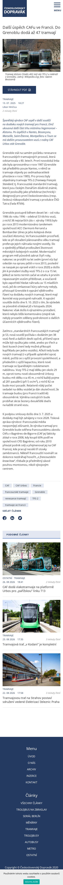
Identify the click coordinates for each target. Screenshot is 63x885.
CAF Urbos (21, 485)
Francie (37, 485)
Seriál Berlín (31, 816)
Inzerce (31, 776)
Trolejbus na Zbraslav (31, 809)
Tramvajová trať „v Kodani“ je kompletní (29, 644)
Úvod (31, 756)
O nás (31, 763)
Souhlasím (31, 881)
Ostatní (7, 578)
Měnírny (31, 822)
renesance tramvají (15, 498)
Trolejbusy (31, 835)
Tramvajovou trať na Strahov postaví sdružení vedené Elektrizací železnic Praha (31, 700)
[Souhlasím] (59, 877)
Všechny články (31, 803)
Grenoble (40, 492)
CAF (7, 485)
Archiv (31, 769)
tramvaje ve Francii (15, 505)
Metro (31, 848)
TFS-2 (35, 498)
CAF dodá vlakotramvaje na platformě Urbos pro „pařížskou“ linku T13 (28, 589)
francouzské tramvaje (16, 492)
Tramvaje (8, 99)
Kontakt (31, 782)
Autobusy (31, 842)
